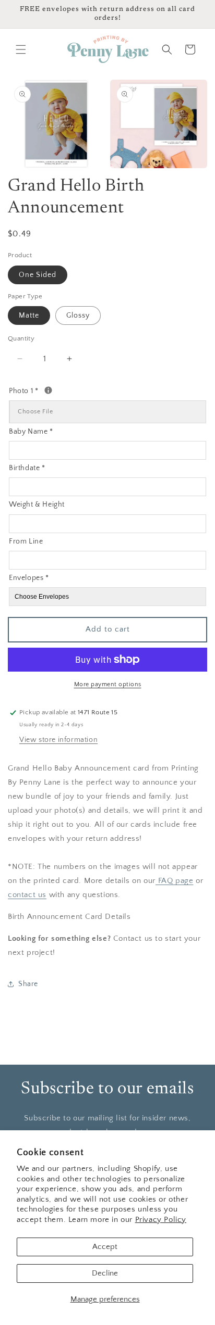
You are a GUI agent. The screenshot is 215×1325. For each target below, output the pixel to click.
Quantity (21, 338)
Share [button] (28, 984)
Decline (105, 1273)
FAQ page (174, 880)
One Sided (37, 275)
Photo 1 (59, 390)
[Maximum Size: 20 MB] (48, 390)
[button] (20, 49)
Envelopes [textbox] (29, 578)
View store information (58, 740)
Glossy (78, 315)
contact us (27, 894)
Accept (104, 1246)
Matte (29, 315)
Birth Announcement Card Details (69, 916)
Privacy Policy (160, 1219)
